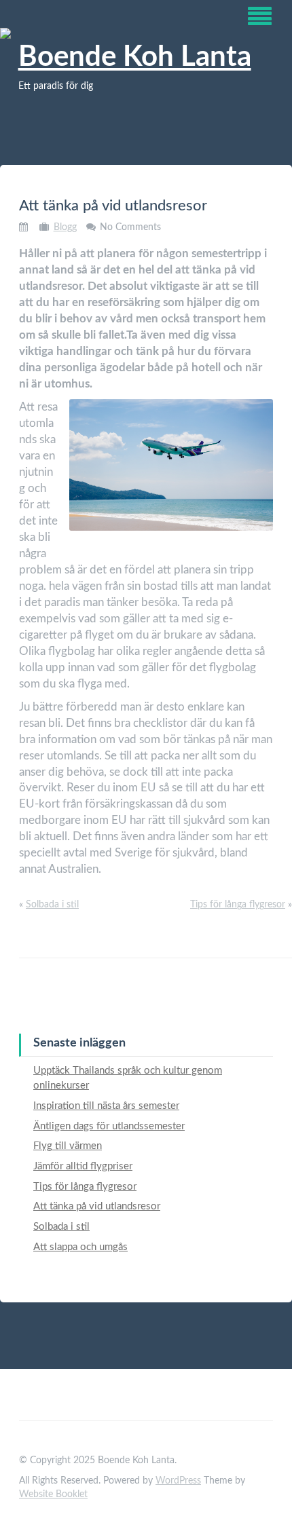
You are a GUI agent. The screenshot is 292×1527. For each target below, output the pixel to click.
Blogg (65, 227)
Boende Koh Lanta (134, 57)
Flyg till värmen (67, 1146)
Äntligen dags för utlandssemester (109, 1126)
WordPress (178, 1481)
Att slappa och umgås (80, 1247)
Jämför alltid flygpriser (82, 1166)
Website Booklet (53, 1494)
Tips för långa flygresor (237, 904)
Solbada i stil (52, 904)
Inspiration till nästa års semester (106, 1106)
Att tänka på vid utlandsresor (96, 1206)
